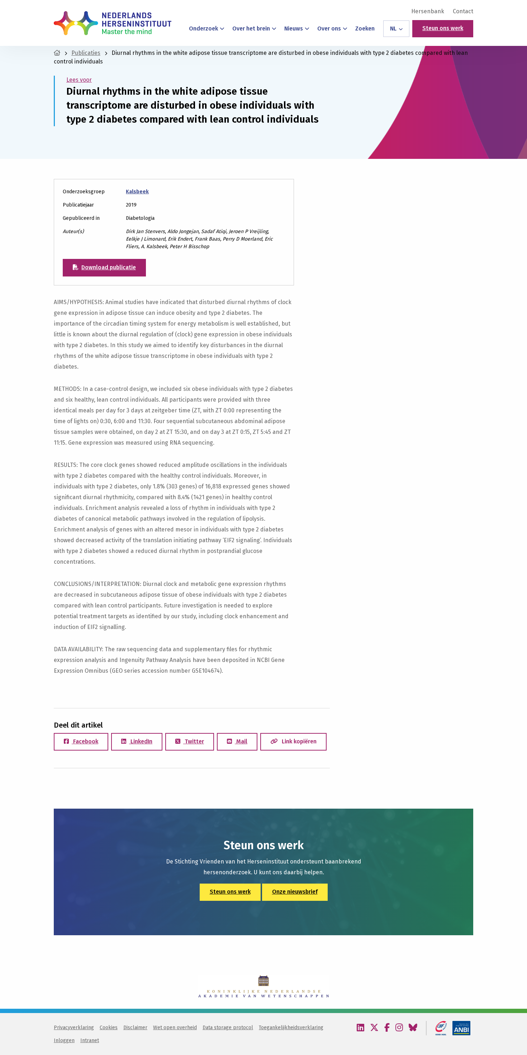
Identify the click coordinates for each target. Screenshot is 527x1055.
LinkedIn (140, 741)
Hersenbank (427, 11)
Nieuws (293, 28)
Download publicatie (108, 267)
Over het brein (251, 28)
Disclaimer (135, 1028)
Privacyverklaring (74, 1028)
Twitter (193, 741)
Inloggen (64, 1040)
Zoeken (365, 28)
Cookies (109, 1028)
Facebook (85, 741)
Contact (463, 11)
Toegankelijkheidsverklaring (291, 1028)
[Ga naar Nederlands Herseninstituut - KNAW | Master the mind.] (57, 52)
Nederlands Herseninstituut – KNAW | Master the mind (112, 23)
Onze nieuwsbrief (295, 891)
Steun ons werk (442, 28)
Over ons (329, 28)
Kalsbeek (137, 192)
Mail (241, 741)
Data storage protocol (228, 1028)
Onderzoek (203, 28)
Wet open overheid (175, 1028)
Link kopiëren (298, 741)
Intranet (89, 1040)
